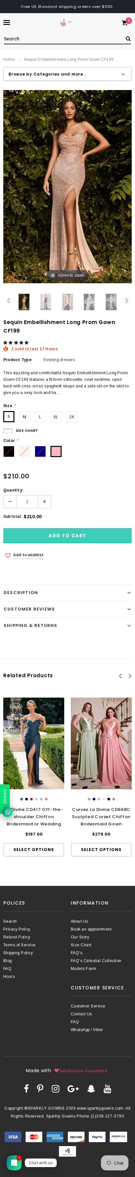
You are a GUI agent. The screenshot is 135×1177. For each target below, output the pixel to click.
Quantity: (13, 490)
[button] (16, 342)
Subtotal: (12, 516)
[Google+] (73, 1089)
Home (9, 59)
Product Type (17, 360)
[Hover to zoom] (67, 186)
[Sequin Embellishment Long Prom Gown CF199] (24, 302)
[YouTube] (107, 1089)
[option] (34, 777)
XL (55, 417)
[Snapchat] (91, 1089)
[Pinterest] (40, 1089)
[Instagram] (55, 1089)
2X (71, 417)
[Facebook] (26, 1089)
